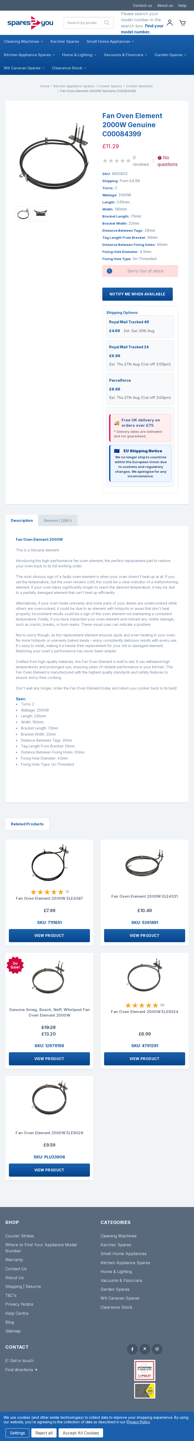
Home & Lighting (77, 54)
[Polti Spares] (144, 1370)
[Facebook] (132, 1349)
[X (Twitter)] (144, 1349)
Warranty (14, 1259)
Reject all (44, 1432)
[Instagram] (157, 1349)
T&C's (10, 1295)
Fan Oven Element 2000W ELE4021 (144, 896)
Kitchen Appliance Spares (27, 54)
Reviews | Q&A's (58, 520)
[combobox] (82, 22)
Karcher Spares (65, 41)
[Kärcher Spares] (144, 1391)
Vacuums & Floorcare (123, 54)
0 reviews (141, 161)
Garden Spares (168, 54)
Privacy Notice (19, 1304)
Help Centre (17, 1313)
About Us (14, 1277)
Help (182, 5)
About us (165, 5)
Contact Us (16, 1268)
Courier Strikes (19, 1235)
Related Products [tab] (27, 824)
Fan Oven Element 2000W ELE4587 (49, 898)
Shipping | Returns (23, 1286)
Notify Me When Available (137, 294)
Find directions (19, 1369)
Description (22, 520)
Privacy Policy (138, 1422)
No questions (167, 161)
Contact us (142, 5)
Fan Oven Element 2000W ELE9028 (49, 1132)
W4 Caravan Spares (22, 68)
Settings (17, 1432)
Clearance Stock (67, 68)
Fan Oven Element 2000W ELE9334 (144, 1011)
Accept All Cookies (81, 1432)
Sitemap (13, 1331)
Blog (9, 1322)
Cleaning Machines (21, 41)
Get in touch (22, 1360)
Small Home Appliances (108, 41)
